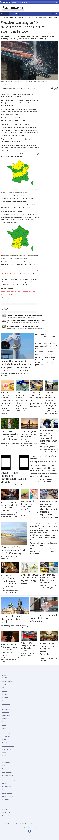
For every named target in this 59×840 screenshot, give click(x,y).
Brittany (4, 694)
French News (5, 17)
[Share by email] (57, 88)
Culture (4, 728)
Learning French (6, 762)
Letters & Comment (7, 681)
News (4, 675)
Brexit (4, 765)
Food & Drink (5, 718)
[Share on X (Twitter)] (54, 88)
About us (4, 803)
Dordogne (5, 697)
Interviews (5, 722)
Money (50, 17)
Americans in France (7, 775)
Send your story (6, 816)
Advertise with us (6, 812)
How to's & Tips (6, 749)
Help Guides (13, 17)
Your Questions (29, 17)
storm (4, 304)
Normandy (5, 691)
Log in (56, 14)
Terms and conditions (48, 824)
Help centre (5, 809)
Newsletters (5, 799)
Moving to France (6, 772)
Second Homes (6, 743)
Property (56, 17)
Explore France (6, 715)
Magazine (5, 709)
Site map (34, 827)
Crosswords (5, 712)
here (31, 207)
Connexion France (8, 781)
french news (11, 304)
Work (3, 769)
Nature (4, 725)
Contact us (5, 806)
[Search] (55, 2)
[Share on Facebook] (52, 88)
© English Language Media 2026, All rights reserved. (18, 824)
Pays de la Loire (6, 704)
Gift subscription (6, 786)
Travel (4, 684)
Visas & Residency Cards (40, 17)
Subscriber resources (7, 796)
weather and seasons (29, 304)
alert (19, 304)
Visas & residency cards (8, 746)
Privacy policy (37, 824)
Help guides (5, 790)
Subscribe (15, 14)
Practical (21, 17)
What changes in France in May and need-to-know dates (19, 298)
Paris (3, 688)
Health (4, 756)
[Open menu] (4, 14)
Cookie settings (26, 827)
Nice (3, 701)
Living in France (6, 759)
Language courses (7, 793)
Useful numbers (6, 819)
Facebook (29, 832)
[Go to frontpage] (13, 8)
